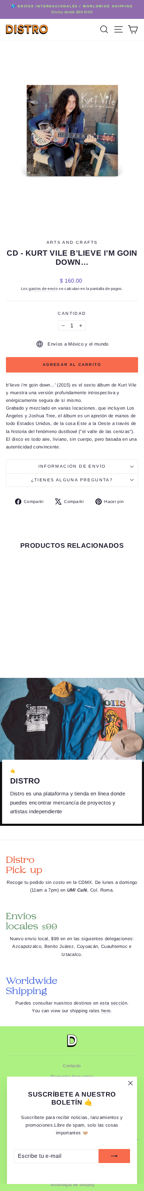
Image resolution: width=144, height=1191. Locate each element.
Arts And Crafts (72, 242)
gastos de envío (43, 288)
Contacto (72, 1065)
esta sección (113, 1003)
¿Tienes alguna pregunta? (72, 479)
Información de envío (72, 466)
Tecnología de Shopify (72, 1184)
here (105, 1010)
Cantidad (72, 313)
